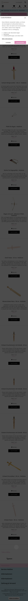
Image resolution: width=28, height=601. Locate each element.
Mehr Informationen (7, 38)
